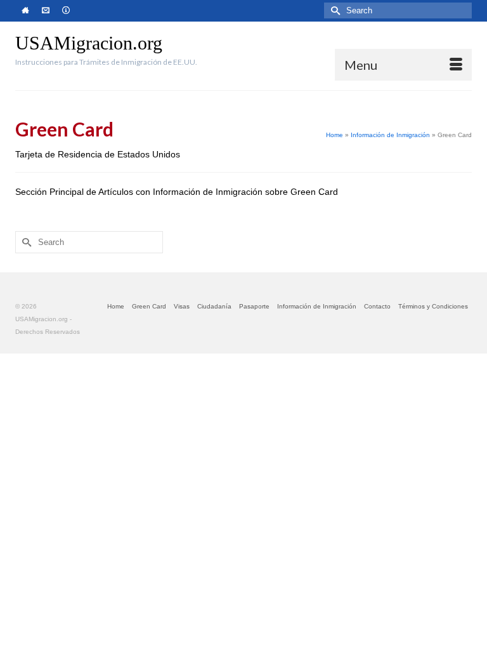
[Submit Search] (333, 10)
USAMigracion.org (88, 42)
